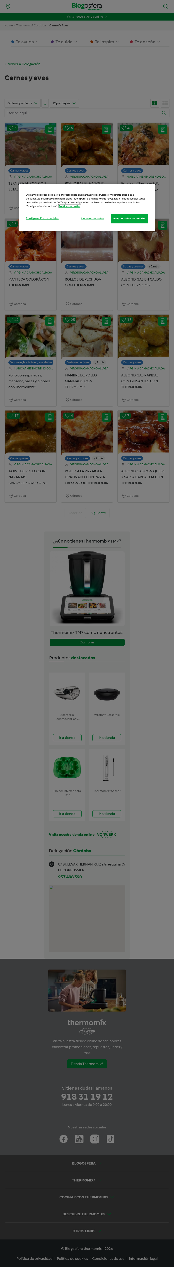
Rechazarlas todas (92, 218)
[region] (87, 207)
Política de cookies (69, 206)
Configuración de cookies (42, 218)
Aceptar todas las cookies (129, 218)
